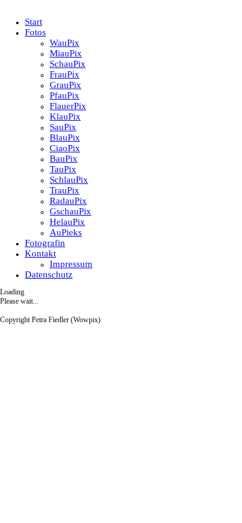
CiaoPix (65, 148)
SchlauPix (69, 180)
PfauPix (64, 95)
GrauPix (65, 85)
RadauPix (68, 201)
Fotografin (45, 243)
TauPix (63, 169)
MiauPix (66, 53)
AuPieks (66, 232)
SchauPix (68, 64)
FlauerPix (68, 106)
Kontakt (40, 253)
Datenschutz (49, 274)
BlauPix (65, 138)
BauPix (64, 159)
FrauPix (64, 74)
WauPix (64, 43)
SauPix (63, 127)
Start (33, 22)
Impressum (71, 264)
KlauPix (65, 116)
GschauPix (70, 211)
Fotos (35, 32)
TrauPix (64, 190)
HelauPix (67, 222)
